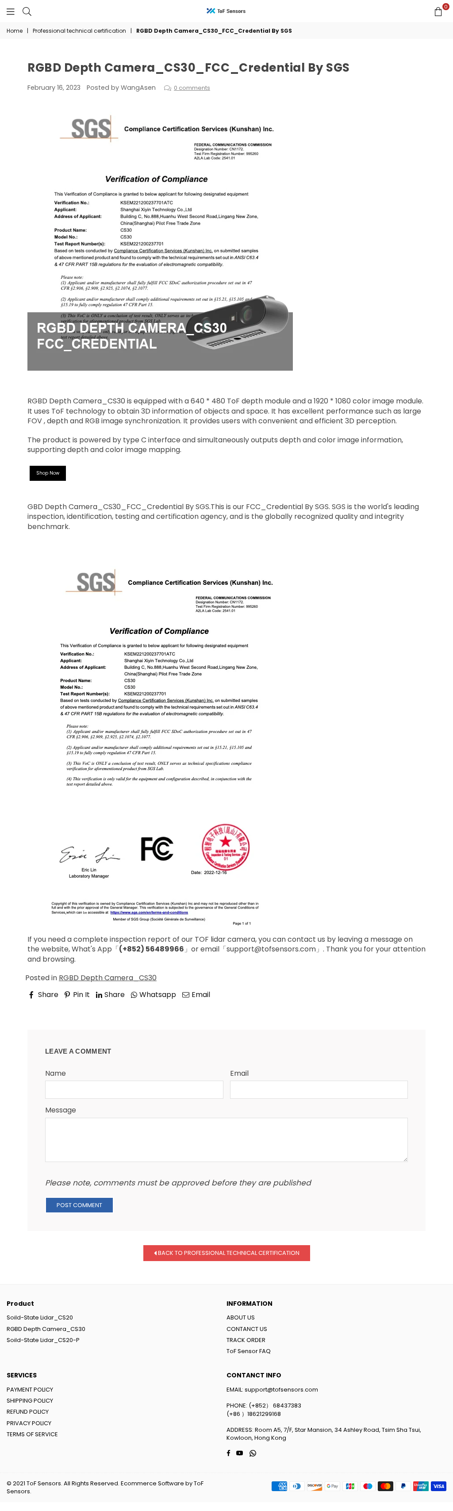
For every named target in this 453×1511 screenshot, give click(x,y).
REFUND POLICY (28, 1411)
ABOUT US (240, 1317)
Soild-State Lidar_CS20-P (43, 1340)
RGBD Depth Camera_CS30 (76, 401)
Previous (50, 1007)
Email (239, 1073)
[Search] (27, 11)
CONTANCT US (246, 1329)
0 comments (192, 88)
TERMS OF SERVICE (32, 1434)
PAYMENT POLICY (30, 1389)
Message (60, 1110)
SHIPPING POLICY (30, 1400)
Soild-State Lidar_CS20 (40, 1317)
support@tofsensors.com (271, 949)
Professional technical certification (79, 31)
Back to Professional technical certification (228, 1252)
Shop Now (47, 473)
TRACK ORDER (245, 1340)
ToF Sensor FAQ (248, 1351)
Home (15, 31)
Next (409, 1007)
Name (55, 1073)
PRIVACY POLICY (29, 1423)
